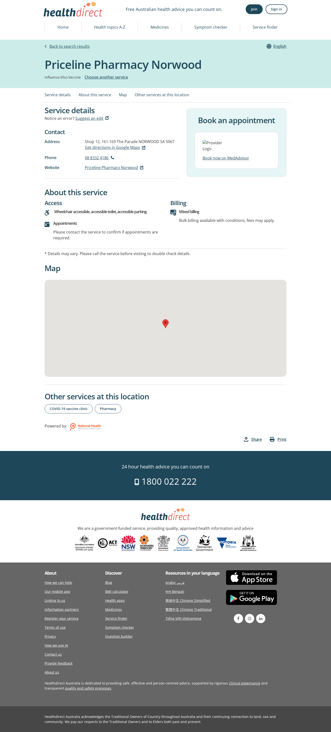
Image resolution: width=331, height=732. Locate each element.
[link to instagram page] (249, 618)
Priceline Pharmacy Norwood (111, 167)
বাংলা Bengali (175, 591)
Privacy (50, 636)
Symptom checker (210, 27)
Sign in (276, 9)
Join (254, 9)
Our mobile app (57, 591)
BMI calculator (116, 591)
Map (123, 94)
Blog (108, 582)
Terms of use (55, 627)
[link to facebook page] (238, 618)
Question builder (119, 636)
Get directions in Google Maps (112, 147)
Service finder (265, 27)
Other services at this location (162, 94)
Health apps (115, 600)
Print (281, 439)
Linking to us (55, 600)
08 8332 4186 (97, 158)
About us (52, 672)
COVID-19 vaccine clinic (69, 408)
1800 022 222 (168, 481)
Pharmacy (108, 408)
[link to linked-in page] (260, 618)
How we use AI (56, 645)
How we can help (58, 582)
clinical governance (244, 683)
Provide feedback (58, 663)
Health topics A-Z (109, 27)
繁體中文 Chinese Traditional (189, 609)
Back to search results (69, 46)
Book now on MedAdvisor (226, 158)
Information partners (62, 609)
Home (63, 27)
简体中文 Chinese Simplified (188, 600)
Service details (58, 94)
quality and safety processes (88, 688)
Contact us (53, 654)
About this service (95, 94)
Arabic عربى (175, 582)
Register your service (62, 618)
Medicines (159, 27)
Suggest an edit (89, 118)
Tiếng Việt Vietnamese (183, 618)
